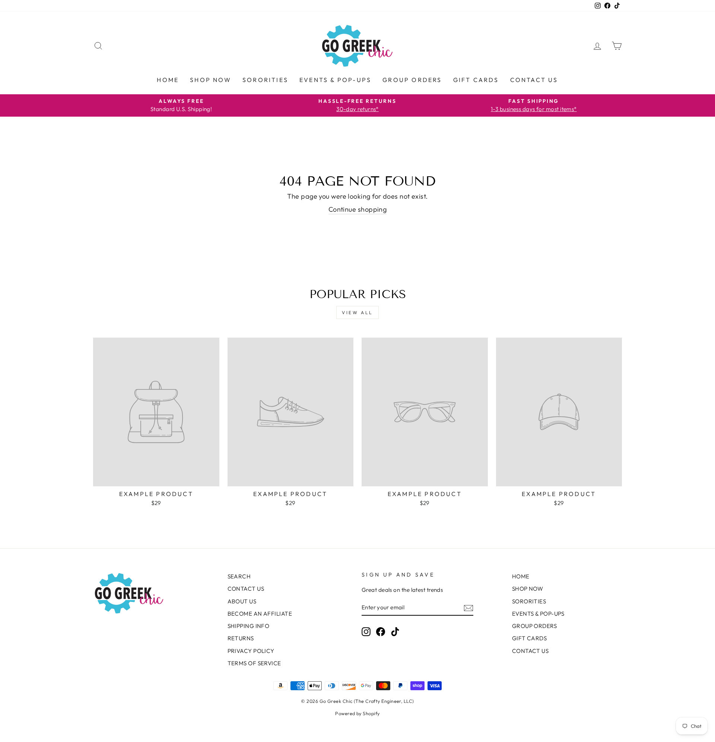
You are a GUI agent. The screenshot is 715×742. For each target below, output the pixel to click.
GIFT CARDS (476, 79)
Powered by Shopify (357, 713)
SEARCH (239, 576)
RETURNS (241, 638)
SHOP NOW (210, 79)
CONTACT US (534, 79)
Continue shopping (357, 209)
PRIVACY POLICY (251, 650)
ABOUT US (242, 601)
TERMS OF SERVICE (254, 663)
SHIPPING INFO (249, 625)
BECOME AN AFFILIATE (260, 613)
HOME (168, 79)
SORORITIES (265, 79)
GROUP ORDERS (412, 79)
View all (357, 312)
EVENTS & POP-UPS (335, 79)
